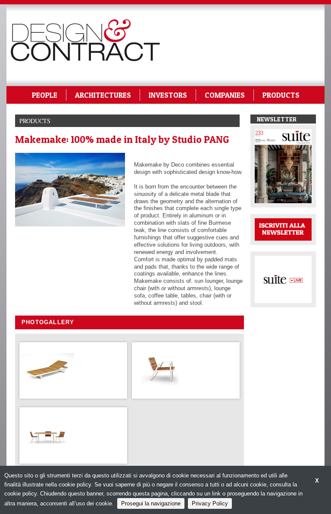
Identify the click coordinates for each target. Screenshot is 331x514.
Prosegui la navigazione (151, 503)
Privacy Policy (210, 503)
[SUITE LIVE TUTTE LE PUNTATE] (283, 278)
